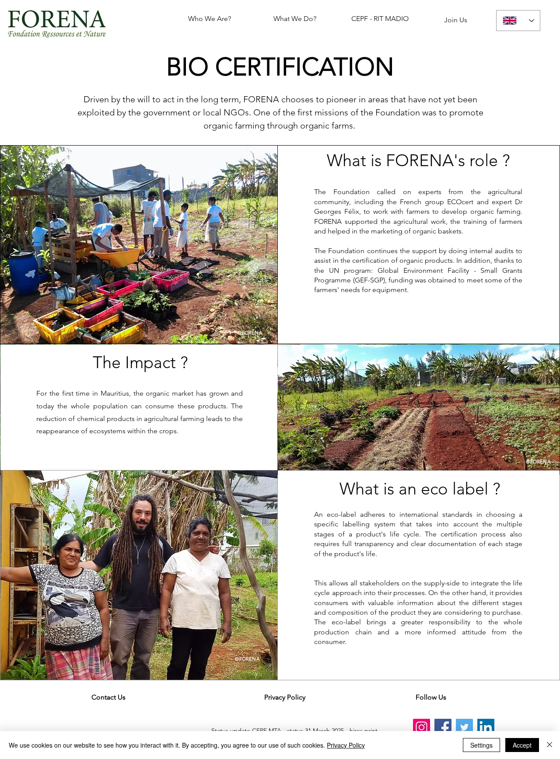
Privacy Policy (346, 745)
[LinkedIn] (485, 727)
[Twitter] (464, 727)
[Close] (549, 745)
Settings (481, 745)
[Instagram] (421, 727)
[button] (430, 697)
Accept (522, 745)
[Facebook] (443, 727)
